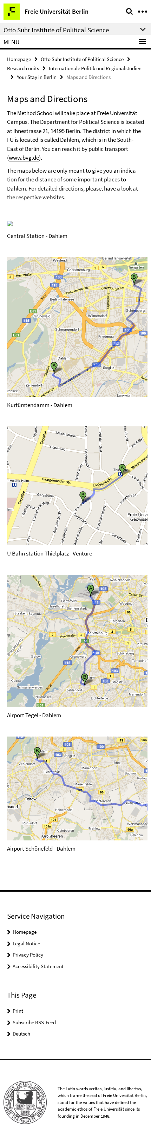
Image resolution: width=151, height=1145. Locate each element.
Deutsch (21, 1033)
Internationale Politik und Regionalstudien (95, 68)
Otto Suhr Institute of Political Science (82, 59)
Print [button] (18, 1010)
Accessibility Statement (38, 966)
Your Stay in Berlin (37, 77)
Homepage (19, 59)
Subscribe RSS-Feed (34, 1022)
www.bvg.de (24, 157)
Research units (23, 68)
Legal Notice (26, 943)
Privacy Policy (28, 954)
